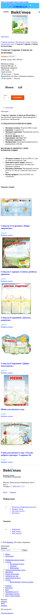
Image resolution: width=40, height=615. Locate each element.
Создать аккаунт (7, 613)
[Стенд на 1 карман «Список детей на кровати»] (16, 267)
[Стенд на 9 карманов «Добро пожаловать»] (16, 359)
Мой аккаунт (17, 533)
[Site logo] (21, 15)
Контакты (15, 513)
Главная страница (7, 42)
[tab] (9, 108)
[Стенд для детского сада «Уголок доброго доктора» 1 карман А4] (16, 448)
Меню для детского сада (12, 409)
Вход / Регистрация (12, 596)
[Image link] (12, 472)
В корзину (17, 97)
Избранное (16, 529)
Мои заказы (16, 531)
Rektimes (10, 542)
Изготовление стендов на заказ (21, 582)
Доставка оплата (18, 511)
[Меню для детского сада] (16, 405)
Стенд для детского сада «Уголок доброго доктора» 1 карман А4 (17, 453)
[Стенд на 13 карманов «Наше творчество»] (16, 222)
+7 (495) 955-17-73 (20, 7)
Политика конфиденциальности (24, 507)
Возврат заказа (17, 509)
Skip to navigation (7, 2)
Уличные (13, 566)
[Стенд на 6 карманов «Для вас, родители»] (16, 313)
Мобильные (14, 568)
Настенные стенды (23, 42)
